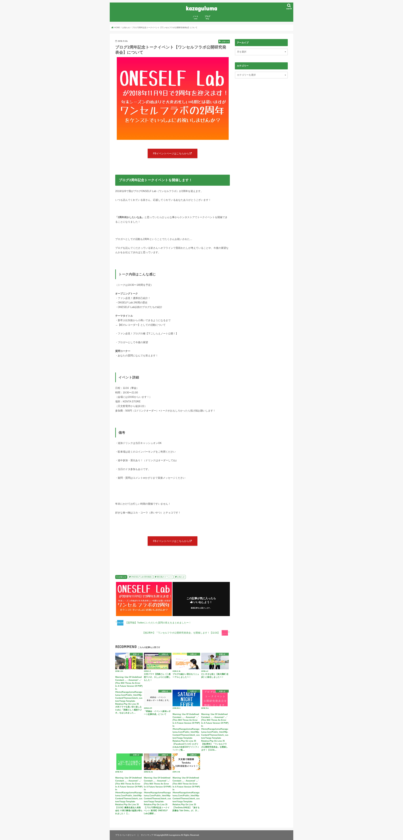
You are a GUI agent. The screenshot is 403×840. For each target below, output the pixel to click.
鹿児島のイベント (164, 577)
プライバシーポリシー (125, 835)
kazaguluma (201, 8)
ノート (195, 17)
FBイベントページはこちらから (171, 153)
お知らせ (122, 577)
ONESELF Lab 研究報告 (141, 577)
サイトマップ (147, 835)
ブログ (207, 17)
